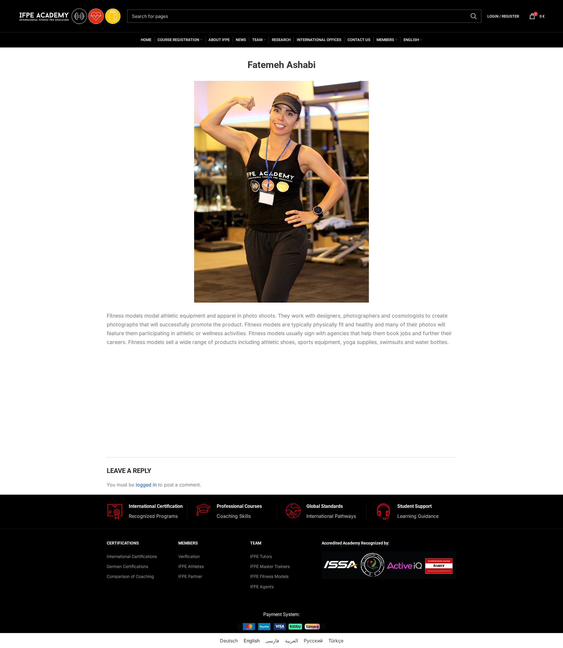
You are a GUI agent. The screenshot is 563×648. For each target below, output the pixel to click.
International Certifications (132, 556)
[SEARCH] (473, 16)
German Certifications (127, 566)
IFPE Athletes (191, 566)
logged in (146, 485)
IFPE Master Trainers (270, 566)
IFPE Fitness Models (269, 576)
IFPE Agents (262, 586)
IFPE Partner (190, 576)
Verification (189, 556)
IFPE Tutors (261, 556)
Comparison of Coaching (130, 576)
